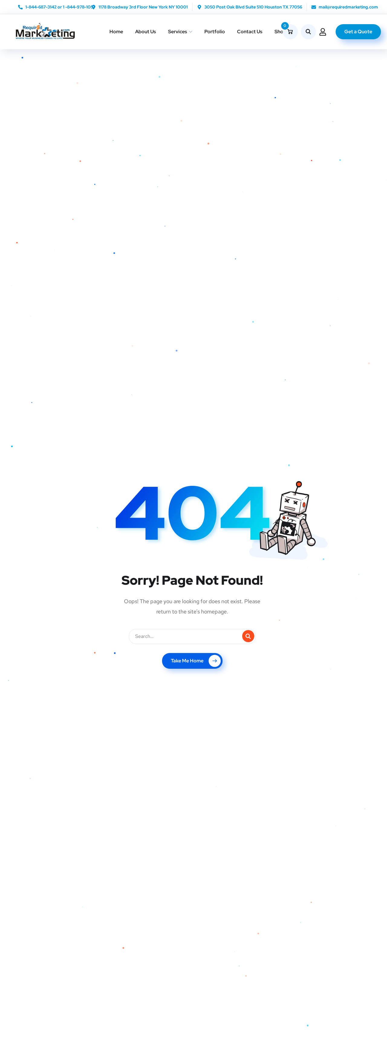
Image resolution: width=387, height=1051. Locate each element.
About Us (145, 31)
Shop (280, 31)
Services (177, 31)
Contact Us (249, 31)
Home (116, 31)
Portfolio (214, 31)
